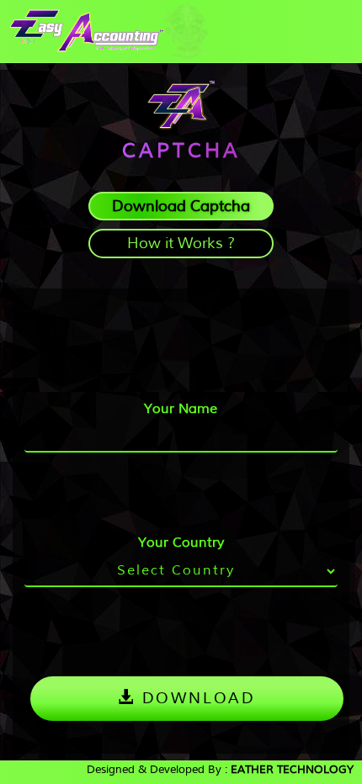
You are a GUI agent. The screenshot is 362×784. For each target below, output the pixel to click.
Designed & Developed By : (220, 769)
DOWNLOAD (196, 698)
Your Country (181, 542)
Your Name (180, 408)
